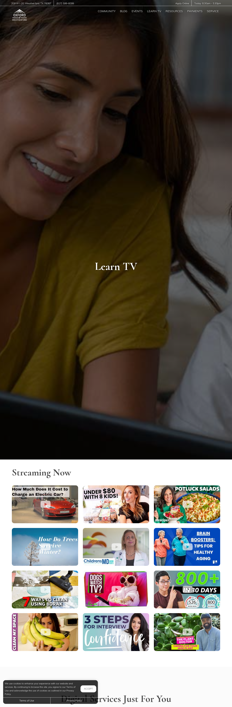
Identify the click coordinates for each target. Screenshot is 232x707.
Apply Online (182, 3)
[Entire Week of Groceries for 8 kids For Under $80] (116, 504)
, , (31, 3)
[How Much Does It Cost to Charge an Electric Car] (45, 504)
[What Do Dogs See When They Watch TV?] (116, 589)
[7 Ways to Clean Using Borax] (45, 589)
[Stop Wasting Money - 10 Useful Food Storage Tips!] (45, 632)
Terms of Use (26, 700)
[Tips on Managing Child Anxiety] (116, 547)
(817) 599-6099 (65, 3)
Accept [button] (88, 688)
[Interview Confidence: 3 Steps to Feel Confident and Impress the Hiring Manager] (116, 632)
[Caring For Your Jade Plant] (187, 632)
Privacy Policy (74, 700)
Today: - (207, 3)
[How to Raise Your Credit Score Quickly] (187, 589)
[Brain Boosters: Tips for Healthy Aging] (187, 547)
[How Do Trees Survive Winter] (45, 547)
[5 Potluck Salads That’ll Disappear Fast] (187, 504)
